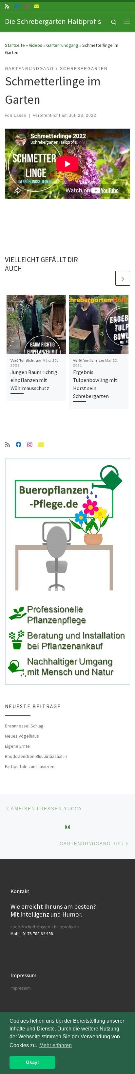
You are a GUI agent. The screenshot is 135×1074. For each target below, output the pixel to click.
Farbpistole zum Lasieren (29, 766)
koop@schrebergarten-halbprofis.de (44, 927)
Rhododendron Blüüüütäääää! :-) (36, 756)
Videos (35, 45)
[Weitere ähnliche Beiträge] (122, 278)
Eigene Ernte (17, 746)
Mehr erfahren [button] (55, 1045)
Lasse (20, 115)
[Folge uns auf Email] (36, 6)
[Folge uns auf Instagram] (27, 6)
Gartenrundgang (62, 45)
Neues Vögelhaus (22, 736)
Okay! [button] (32, 1062)
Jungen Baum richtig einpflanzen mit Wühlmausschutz (33, 380)
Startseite (15, 45)
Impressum (20, 988)
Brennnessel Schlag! (25, 726)
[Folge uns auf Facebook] (16, 6)
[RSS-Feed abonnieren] (7, 6)
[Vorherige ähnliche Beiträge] (107, 278)
